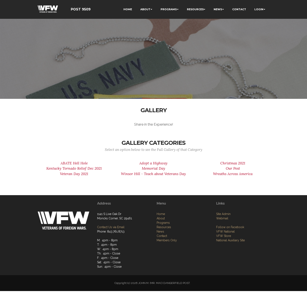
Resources (164, 227)
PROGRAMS (169, 9)
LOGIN (258, 9)
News (160, 231)
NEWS (218, 9)
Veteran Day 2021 (74, 174)
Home (161, 214)
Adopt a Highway (153, 163)
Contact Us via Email (110, 227)
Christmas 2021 (232, 163)
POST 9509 (81, 9)
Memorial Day (153, 168)
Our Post (233, 168)
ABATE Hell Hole (74, 163)
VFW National (225, 231)
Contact (162, 236)
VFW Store (223, 236)
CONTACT (239, 9)
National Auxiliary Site (230, 240)
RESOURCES (195, 9)
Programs (163, 222)
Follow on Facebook (230, 227)
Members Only (167, 240)
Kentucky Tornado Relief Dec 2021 (74, 168)
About (161, 218)
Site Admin (223, 214)
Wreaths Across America (232, 174)
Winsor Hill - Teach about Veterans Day (153, 174)
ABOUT (145, 9)
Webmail (222, 218)
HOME (127, 9)
